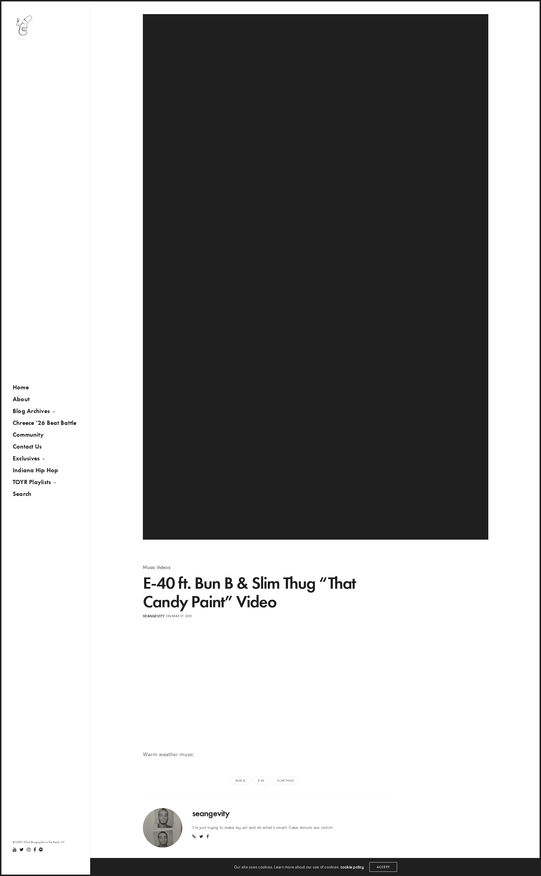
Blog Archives (31, 411)
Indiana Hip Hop (35, 470)
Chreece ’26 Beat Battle (45, 423)
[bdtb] (24, 25)
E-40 (261, 780)
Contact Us (27, 446)
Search (22, 494)
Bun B (240, 780)
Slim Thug (285, 780)
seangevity (154, 616)
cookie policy (352, 867)
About (21, 399)
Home (21, 387)
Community (28, 435)
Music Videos (156, 567)
